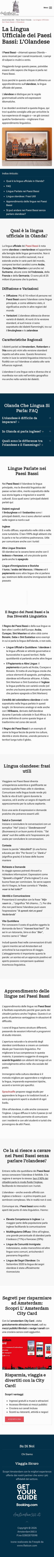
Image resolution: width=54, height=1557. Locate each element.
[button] (48, 7)
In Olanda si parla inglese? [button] (22, 431)
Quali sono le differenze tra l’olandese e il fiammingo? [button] (22, 442)
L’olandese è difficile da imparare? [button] (19, 420)
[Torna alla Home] (9, 7)
